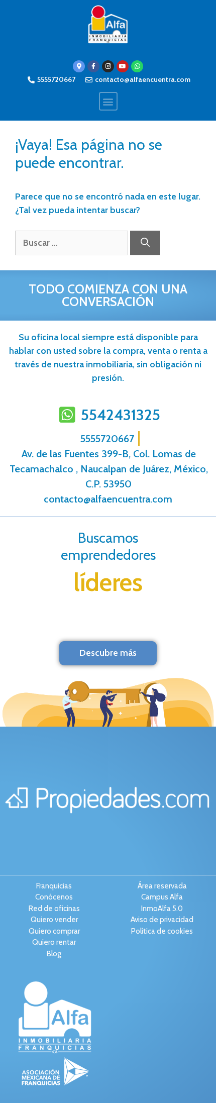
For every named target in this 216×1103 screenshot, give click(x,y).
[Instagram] (108, 66)
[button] (108, 101)
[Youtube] (123, 66)
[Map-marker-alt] (79, 66)
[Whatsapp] (137, 66)
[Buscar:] (72, 242)
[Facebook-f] (93, 66)
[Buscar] (145, 243)
